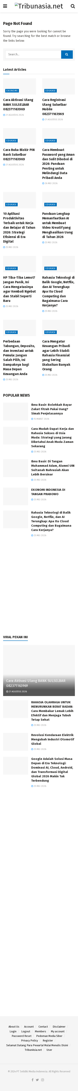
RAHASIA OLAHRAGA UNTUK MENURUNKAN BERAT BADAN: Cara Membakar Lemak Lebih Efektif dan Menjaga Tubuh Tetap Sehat (52, 711)
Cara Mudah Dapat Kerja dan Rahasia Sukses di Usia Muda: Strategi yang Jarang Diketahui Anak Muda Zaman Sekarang (52, 437)
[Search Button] (67, 54)
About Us (14, 1026)
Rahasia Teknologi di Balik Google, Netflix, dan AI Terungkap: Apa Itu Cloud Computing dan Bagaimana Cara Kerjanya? (58, 291)
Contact (43, 1026)
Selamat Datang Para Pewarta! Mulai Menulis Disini (37, 1045)
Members (40, 1031)
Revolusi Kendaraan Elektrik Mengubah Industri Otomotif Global (52, 739)
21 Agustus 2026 (14, 115)
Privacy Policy (29, 1040)
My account (57, 1031)
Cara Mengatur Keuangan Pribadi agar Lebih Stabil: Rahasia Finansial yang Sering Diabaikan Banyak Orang (56, 355)
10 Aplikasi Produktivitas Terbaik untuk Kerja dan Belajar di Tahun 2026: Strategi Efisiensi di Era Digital (19, 227)
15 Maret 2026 (41, 419)
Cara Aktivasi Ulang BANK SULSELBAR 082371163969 (18, 104)
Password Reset (21, 1036)
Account (29, 1026)
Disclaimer (59, 1026)
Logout (25, 1031)
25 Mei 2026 (11, 247)
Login (13, 1031)
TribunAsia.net (33, 1049)
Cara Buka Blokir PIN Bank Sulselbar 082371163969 (19, 154)
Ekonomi (12, 90)
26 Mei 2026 (50, 183)
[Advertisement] (39, 588)
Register (48, 1040)
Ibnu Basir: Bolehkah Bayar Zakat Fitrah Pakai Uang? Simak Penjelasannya (51, 409)
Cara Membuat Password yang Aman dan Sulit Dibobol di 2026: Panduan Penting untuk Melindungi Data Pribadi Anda (58, 164)
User (49, 1049)
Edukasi (51, 90)
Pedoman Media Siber (49, 1036)
